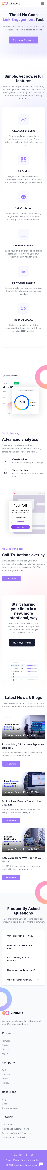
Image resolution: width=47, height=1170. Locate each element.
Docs (4, 1103)
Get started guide (10, 1108)
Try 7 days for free (22, 642)
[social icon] (15, 1155)
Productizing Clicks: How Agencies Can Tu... (23, 746)
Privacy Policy (12, 1160)
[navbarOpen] (42, 3)
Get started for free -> (23, 40)
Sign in (5, 1053)
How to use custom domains (15, 1129)
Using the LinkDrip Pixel (13, 1137)
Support (6, 1074)
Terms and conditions (31, 1160)
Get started (7, 1124)
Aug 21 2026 (32, 792)
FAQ (4, 1070)
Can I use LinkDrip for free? (20, 936)
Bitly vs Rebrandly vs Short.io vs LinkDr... (21, 859)
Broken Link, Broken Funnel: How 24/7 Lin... (21, 803)
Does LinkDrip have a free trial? (19, 947)
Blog (4, 1099)
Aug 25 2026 (32, 735)
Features (6, 1041)
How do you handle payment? (21, 970)
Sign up (5, 1049)
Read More (11, 764)
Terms (5, 1078)
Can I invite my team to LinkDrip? (18, 959)
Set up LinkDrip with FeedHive (16, 1133)
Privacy (5, 1083)
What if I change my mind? (19, 980)
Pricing (5, 1045)
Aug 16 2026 (32, 849)
